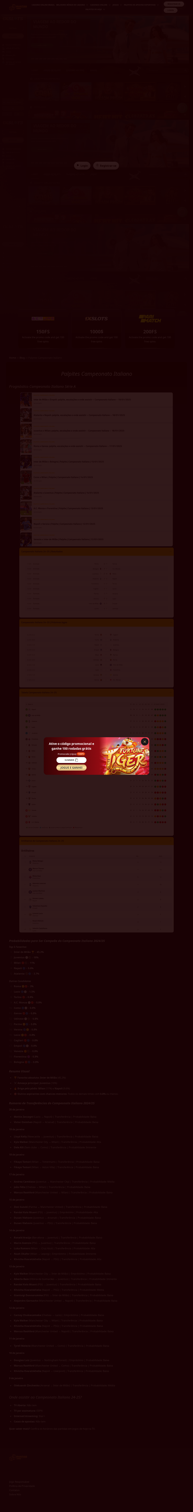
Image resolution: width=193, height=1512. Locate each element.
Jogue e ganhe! (71, 767)
